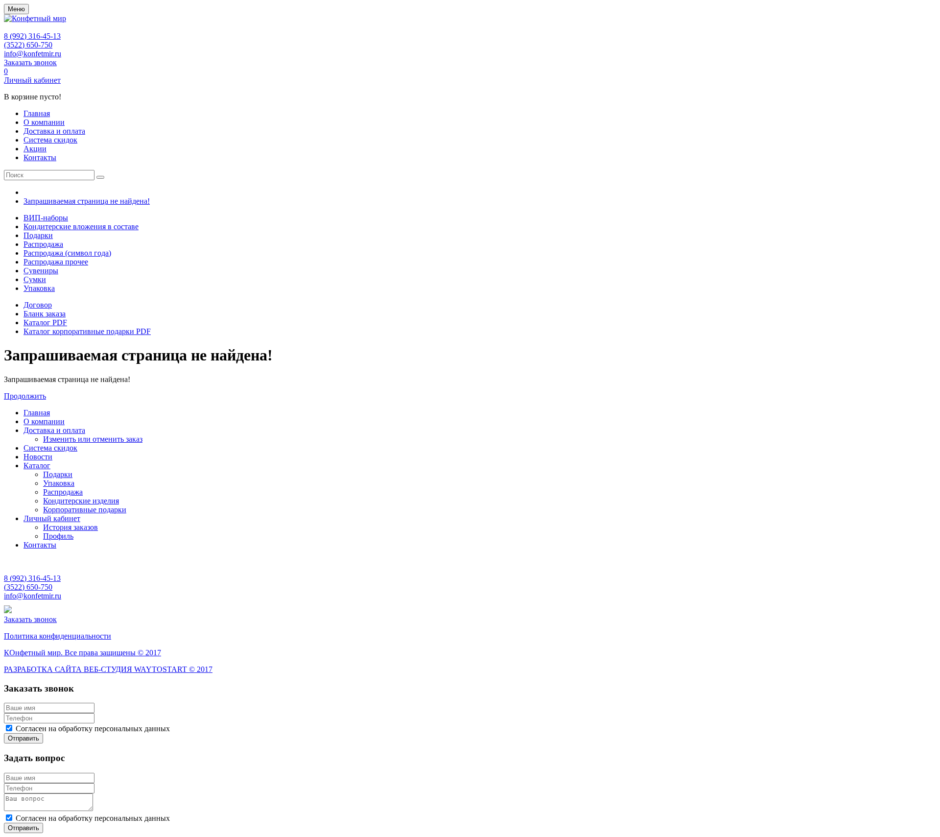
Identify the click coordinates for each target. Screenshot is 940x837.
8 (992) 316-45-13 (32, 36)
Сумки (35, 279)
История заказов (70, 527)
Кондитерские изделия (81, 501)
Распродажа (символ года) (67, 253)
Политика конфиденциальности (57, 636)
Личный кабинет (32, 80)
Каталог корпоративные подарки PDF (87, 331)
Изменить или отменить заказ (92, 439)
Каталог (37, 465)
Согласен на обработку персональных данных (93, 728)
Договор (38, 305)
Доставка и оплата (54, 131)
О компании (44, 122)
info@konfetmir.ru (32, 53)
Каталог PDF (45, 322)
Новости (38, 457)
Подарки (38, 235)
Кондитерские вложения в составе (81, 226)
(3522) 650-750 (28, 45)
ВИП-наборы (46, 218)
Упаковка (39, 288)
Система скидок (50, 140)
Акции (35, 148)
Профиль (58, 536)
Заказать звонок (30, 62)
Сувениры (41, 270)
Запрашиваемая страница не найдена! (87, 201)
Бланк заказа (45, 314)
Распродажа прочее (56, 262)
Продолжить (25, 396)
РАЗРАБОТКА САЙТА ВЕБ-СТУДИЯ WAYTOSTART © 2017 (108, 669)
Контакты (40, 157)
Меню (16, 9)
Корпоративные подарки (84, 509)
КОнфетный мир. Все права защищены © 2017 (82, 652)
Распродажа (43, 244)
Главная (37, 113)
